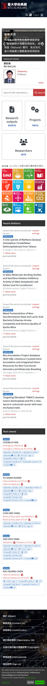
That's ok (40, 682)
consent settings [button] (35, 232)
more (41, 82)
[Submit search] (26, 14)
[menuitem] (30, 14)
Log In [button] (37, 14)
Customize (6, 682)
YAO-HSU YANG (11, 539)
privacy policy (31, 677)
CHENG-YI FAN (10, 442)
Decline (30, 682)
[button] (9, 253)
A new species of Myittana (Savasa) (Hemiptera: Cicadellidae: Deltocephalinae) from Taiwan (22, 243)
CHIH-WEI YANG (11, 513)
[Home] (14, 5)
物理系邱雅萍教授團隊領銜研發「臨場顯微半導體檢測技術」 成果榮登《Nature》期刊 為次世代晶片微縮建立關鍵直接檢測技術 (23, 45)
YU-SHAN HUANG (12, 477)
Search (41, 92)
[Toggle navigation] (41, 15)
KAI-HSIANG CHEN (13, 571)
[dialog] (23, 677)
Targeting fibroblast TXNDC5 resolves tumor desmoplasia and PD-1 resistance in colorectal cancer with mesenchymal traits (23, 402)
